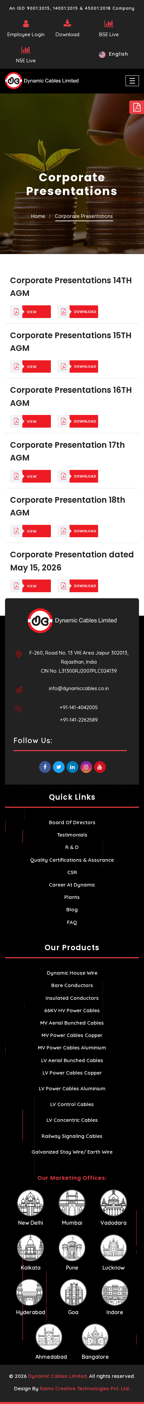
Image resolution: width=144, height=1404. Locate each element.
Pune (72, 1267)
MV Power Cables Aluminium (72, 1047)
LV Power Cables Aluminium (72, 1088)
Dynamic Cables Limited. (58, 1376)
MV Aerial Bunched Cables (72, 1023)
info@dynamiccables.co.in (79, 688)
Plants (72, 897)
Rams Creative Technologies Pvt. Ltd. (85, 1388)
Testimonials (72, 835)
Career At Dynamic (72, 884)
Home (38, 216)
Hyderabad (30, 1312)
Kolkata (31, 1267)
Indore (114, 1312)
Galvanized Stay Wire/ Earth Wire (72, 1152)
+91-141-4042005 (79, 707)
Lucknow (113, 1267)
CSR (72, 872)
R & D (72, 847)
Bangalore (95, 1356)
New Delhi (30, 1222)
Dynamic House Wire (72, 973)
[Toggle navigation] (132, 80)
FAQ (72, 922)
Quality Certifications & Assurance (72, 860)
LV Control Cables (72, 1104)
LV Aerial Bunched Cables (72, 1060)
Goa (73, 1312)
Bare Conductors (72, 985)
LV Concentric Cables (72, 1120)
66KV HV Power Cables (72, 1010)
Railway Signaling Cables (72, 1136)
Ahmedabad (51, 1356)
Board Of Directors (72, 822)
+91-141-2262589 (79, 720)
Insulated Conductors (72, 998)
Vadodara (113, 1222)
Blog (72, 909)
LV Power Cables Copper (72, 1073)
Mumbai (72, 1222)
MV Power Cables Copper (72, 1035)
